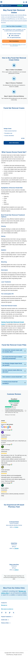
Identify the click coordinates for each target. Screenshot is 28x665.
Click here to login (17, 44)
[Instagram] (5, 612)
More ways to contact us (7, 609)
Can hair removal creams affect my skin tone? (12, 371)
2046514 (16, 569)
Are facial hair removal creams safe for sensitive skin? (12, 351)
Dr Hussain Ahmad (14, 521)
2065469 (16, 548)
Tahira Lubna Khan (14, 564)
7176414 (16, 527)
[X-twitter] (13, 612)
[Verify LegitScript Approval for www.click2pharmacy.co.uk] (15, 631)
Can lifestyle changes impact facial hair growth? (12, 364)
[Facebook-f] (1, 612)
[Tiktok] (9, 612)
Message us (4, 605)
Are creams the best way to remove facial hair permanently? (12, 357)
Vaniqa (3, 324)
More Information (14, 142)
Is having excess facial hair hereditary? (10, 382)
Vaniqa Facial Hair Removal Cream (12, 322)
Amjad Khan (14, 543)
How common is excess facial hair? (12, 376)
